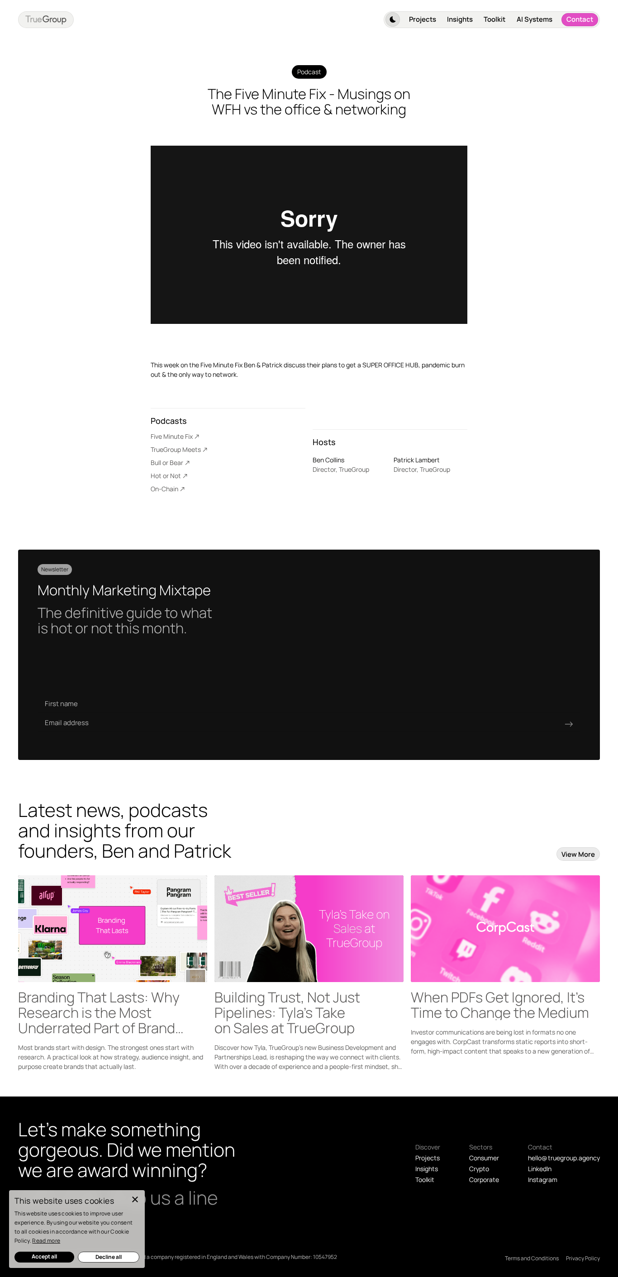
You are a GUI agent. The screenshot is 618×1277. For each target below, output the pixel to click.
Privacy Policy (583, 1258)
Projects (422, 19)
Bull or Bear (167, 462)
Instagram (542, 1179)
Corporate (484, 1179)
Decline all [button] (108, 1257)
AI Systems (534, 19)
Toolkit (494, 19)
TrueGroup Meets (176, 449)
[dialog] (77, 1229)
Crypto (479, 1168)
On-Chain (164, 488)
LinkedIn (539, 1168)
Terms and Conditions (532, 1258)
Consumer (484, 1158)
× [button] (134, 1199)
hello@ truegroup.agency (564, 1158)
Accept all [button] (44, 1256)
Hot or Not (166, 475)
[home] (46, 19)
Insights (460, 19)
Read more (46, 1240)
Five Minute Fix (172, 436)
